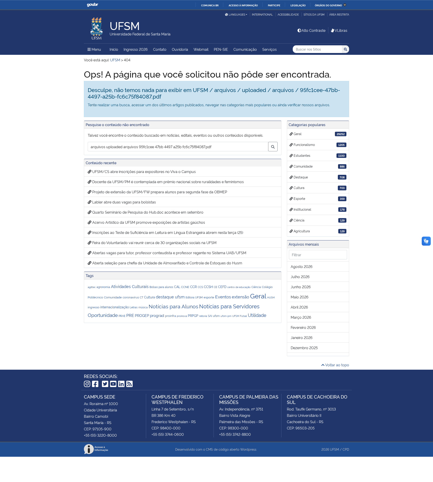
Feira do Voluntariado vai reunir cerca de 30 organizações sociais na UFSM (153, 242)
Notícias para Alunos (173, 306)
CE (215, 287)
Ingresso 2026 (136, 49)
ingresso (93, 307)
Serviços (269, 49)
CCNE (185, 287)
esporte (209, 297)
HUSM (271, 297)
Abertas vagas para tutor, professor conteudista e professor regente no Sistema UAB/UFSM (168, 252)
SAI (210, 316)
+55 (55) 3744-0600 (168, 434)
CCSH (208, 286)
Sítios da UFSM (314, 14)
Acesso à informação (243, 5)
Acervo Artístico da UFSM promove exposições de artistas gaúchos (148, 222)
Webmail (200, 49)
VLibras (341, 30)
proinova (182, 316)
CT (141, 297)
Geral (258, 295)
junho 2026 (301, 286)
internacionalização (114, 306)
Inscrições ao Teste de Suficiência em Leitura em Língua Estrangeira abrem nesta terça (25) (167, 232)
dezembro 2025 (304, 347)
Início (114, 49)
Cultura (149, 297)
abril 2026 (299, 306)
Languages (237, 14)
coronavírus (131, 297)
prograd (157, 315)
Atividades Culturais (130, 286)
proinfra (170, 316)
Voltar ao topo (337, 364)
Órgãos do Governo (328, 5)
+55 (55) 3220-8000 (100, 435)
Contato (159, 49)
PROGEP (142, 315)
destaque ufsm (170, 296)
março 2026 (301, 317)
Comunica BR (210, 5)
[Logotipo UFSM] (97, 27)
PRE (130, 315)
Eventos (223, 296)
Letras (134, 307)
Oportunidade (103, 314)
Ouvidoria (180, 49)
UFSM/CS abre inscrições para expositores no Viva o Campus (143, 171)
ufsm (216, 316)
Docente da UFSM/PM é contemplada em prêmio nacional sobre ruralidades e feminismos (167, 181)
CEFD (222, 286)
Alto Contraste (313, 30)
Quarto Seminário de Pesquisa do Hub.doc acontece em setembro (147, 212)
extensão (240, 296)
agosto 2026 (302, 266)
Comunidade (113, 297)
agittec (92, 287)
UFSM (334, 449)
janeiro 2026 (302, 337)
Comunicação (245, 49)
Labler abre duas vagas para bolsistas (123, 201)
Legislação (298, 5)
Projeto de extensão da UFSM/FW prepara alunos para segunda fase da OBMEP (159, 191)
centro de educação (239, 287)
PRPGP (193, 315)
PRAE (122, 316)
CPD (346, 449)
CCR (193, 286)
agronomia (103, 287)
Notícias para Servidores (229, 306)
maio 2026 (300, 296)
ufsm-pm (226, 316)
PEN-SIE (221, 49)
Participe (274, 5)
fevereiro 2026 (303, 327)
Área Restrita (339, 14)
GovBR (92, 5)
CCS (200, 287)
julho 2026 (300, 276)
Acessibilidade (288, 14)
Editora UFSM (194, 297)
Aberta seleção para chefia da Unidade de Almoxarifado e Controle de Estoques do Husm (166, 262)
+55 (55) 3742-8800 (235, 434)
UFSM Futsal (239, 316)
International (262, 14)
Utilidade (257, 315)
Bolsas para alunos (161, 287)
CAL (177, 286)
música (143, 307)
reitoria (203, 316)
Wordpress (248, 449)
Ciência (256, 287)
